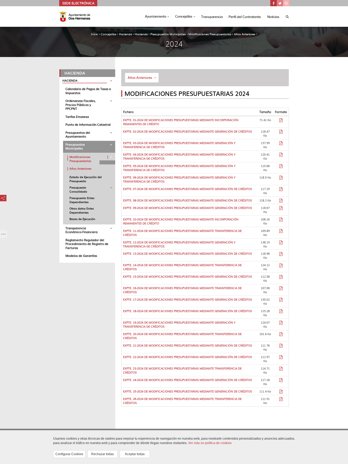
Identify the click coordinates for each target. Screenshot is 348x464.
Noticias (273, 16)
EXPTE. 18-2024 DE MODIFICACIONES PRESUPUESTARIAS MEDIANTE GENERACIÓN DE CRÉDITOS (187, 311)
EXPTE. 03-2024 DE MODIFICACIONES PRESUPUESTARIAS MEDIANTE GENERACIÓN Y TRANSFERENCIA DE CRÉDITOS (179, 145)
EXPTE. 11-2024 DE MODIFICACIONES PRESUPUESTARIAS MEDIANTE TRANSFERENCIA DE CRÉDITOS (182, 233)
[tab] (87, 81)
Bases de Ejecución (82, 219)
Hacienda (125, 34)
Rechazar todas (102, 454)
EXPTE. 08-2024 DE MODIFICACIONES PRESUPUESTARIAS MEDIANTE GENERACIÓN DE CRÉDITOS (187, 200)
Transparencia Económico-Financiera (81, 230)
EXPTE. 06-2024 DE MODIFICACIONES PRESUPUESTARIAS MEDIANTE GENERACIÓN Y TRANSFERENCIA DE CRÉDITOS (179, 179)
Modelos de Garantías (81, 255)
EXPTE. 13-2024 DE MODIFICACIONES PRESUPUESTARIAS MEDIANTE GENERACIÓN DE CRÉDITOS (187, 253)
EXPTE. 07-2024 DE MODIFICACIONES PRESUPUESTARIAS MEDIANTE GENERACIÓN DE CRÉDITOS (187, 189)
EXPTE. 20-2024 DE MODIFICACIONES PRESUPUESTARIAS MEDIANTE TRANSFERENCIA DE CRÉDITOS (182, 336)
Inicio (94, 34)
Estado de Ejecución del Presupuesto (85, 179)
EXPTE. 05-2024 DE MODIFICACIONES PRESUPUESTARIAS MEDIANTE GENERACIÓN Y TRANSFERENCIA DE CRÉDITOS (179, 168)
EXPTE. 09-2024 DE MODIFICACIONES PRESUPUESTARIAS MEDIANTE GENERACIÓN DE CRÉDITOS (187, 208)
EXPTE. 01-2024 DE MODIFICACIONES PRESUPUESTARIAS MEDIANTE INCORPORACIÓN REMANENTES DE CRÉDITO (180, 122)
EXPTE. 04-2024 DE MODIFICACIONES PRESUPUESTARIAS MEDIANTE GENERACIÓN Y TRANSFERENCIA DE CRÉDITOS (179, 156)
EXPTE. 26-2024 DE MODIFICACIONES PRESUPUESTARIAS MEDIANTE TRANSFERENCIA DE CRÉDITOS (182, 401)
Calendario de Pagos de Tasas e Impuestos (88, 90)
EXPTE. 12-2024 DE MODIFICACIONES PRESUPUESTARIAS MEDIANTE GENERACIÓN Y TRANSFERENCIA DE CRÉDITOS (179, 244)
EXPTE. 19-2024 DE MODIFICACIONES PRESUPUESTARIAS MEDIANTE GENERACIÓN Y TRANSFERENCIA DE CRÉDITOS (179, 324)
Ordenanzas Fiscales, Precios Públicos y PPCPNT (80, 104)
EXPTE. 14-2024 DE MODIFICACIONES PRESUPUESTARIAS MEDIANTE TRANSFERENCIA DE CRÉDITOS (182, 267)
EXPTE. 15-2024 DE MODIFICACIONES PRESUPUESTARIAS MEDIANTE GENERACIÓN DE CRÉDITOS (187, 276)
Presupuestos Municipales (168, 34)
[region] (174, 447)
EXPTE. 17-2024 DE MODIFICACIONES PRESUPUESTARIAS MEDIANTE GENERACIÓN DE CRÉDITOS (187, 299)
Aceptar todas (135, 454)
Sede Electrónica (78, 3)
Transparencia (212, 16)
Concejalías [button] (186, 17)
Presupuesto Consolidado (78, 189)
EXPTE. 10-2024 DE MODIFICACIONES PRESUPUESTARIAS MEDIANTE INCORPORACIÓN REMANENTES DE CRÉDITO (180, 221)
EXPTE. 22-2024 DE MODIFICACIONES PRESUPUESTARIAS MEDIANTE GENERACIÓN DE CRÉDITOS (187, 357)
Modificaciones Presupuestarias (209, 34)
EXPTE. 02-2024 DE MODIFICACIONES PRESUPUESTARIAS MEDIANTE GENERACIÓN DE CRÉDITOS (187, 131)
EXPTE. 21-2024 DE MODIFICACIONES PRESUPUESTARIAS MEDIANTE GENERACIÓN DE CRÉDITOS (187, 345)
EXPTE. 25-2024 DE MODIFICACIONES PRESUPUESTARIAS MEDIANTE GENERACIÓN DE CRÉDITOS (187, 391)
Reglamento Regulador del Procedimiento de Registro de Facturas (86, 244)
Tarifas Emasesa (77, 116)
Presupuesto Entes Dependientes (81, 200)
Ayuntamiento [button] (158, 17)
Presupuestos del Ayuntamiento (77, 134)
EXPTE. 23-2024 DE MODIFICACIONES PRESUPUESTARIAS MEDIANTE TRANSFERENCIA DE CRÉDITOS (182, 370)
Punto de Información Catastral (88, 124)
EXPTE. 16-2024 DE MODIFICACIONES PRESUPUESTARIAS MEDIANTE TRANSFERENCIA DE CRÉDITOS (182, 290)
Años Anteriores (244, 34)
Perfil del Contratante (245, 16)
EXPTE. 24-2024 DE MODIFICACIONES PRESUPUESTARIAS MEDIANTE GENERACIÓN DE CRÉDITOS (187, 380)
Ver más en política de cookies (210, 443)
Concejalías (108, 34)
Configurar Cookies (69, 454)
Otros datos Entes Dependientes (81, 210)
